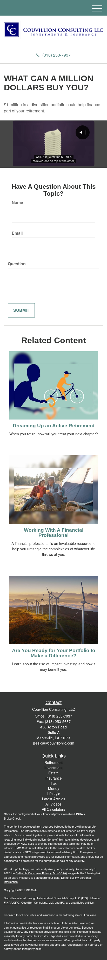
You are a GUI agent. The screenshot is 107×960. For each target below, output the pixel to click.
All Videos (53, 804)
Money (53, 788)
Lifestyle (53, 793)
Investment (53, 767)
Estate (53, 772)
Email (17, 233)
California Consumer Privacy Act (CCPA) (41, 873)
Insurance (53, 778)
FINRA (8, 902)
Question (17, 264)
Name (17, 202)
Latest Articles (53, 798)
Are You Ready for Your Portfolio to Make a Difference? (53, 653)
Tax (54, 783)
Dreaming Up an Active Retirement (54, 425)
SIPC (16, 902)
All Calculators (53, 809)
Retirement (53, 762)
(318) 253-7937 (56, 55)
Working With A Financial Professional (53, 532)
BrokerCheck (12, 818)
